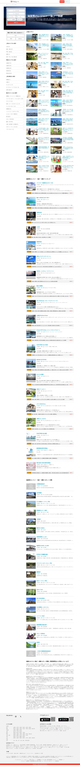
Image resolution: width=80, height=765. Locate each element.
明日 (11, 38)
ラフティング (66, 729)
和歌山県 (30, 733)
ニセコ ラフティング (40, 745)
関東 (7, 728)
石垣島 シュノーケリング (24, 745)
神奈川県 (33, 728)
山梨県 (14, 729)
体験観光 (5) (8, 108)
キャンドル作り (42, 729)
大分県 (27, 737)
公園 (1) (7, 82)
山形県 (27, 727)
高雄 (23, 740)
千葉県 (27, 728)
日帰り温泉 (58, 725)
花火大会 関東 (39, 748)
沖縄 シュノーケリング (64, 744)
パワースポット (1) (10, 129)
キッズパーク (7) (9, 84)
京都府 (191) (8, 63)
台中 (19, 740)
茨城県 (21, 728)
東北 (7, 727)
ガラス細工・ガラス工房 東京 (19, 748)
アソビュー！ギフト (30, 753)
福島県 (30, 727)
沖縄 (7, 739)
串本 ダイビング (36, 747)
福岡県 (14, 737)
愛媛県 (21, 736)
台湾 (7, 740)
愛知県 (21, 732)
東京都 (30, 728)
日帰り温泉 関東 (22, 744)
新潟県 (21, 729)
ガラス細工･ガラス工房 (51, 725)
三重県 (24, 732)
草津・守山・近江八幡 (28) (11, 56)
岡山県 (21, 735)
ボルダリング (61, 729)
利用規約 (60, 759)
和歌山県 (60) (9, 73)
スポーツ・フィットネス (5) (11, 126)
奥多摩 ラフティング (29, 747)
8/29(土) (20, 38)
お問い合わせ (31, 759)
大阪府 (21, 733)
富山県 (14, 731)
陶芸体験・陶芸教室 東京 (47, 744)
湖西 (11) (8, 54)
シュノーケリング (67, 727)
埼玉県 (24, 728)
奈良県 (27, 733)
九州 (7, 737)
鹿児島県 (33, 737)
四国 (7, 736)
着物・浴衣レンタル (43, 730)
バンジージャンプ (56, 730)
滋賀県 (14, 733)
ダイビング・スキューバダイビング (56, 727)
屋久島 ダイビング (9, 745)
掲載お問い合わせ (23, 753)
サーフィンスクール (67, 728)
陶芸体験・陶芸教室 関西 (30, 744)
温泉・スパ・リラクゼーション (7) (13, 103)
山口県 (27, 735)
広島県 (24, 735)
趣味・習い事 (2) (9, 121)
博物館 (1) (8, 79)
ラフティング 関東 (33, 745)
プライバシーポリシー (48, 761)
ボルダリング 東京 (39, 744)
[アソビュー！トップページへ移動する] (14, 1)
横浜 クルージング (55, 745)
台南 (21, 740)
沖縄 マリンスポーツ (9, 748)
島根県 (17, 735)
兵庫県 (24, 733)
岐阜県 (17, 732)
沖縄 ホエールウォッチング (20, 747)
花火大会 (64, 730)
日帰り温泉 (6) (9, 89)
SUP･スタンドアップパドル (44, 727)
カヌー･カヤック (64, 725)
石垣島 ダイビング (56, 744)
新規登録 (62, 1)
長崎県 (21, 737)
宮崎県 (30, 737)
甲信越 (7, 729)
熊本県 (24, 737)
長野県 (17, 729)
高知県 (24, 736)
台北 (14, 740)
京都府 (17, 733)
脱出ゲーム (50, 730)
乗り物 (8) (8, 116)
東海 (7, 732)
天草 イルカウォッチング (10, 747)
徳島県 (14, 736)
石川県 (17, 731)
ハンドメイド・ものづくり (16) (12, 111)
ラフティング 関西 (59, 747)
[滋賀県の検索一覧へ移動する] (40, 18)
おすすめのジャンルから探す (45, 724)
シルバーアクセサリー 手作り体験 (52, 729)
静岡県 (14, 732)
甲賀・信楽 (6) (9, 51)
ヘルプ (25, 759)
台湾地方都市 (27, 740)
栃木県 (14, 728)
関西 (7, 733)
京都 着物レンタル (9, 744)
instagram (15, 716)
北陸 (7, 731)
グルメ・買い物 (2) (10, 119)
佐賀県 (17, 737)
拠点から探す (16, 753)
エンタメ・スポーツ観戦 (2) (11, 114)
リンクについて (18, 759)
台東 (16, 740)
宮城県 (21, 727)
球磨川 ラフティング (51, 747)
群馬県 (17, 728)
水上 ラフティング (48, 745)
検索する (16, 22)
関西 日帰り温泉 (16, 745)
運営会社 (57, 761)
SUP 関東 (34, 748)
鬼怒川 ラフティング (43, 747)
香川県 (17, 736)
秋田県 (24, 727)
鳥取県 (14, 735)
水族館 (61, 730)
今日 (16, 35)
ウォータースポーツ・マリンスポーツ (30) (14, 98)
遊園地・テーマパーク (59, 728)
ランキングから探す (9, 753)
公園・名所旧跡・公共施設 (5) (12, 124)
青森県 (14, 727)
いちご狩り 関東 (66, 747)
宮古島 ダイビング (28, 748)
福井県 (21, 731)
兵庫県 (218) (8, 68)
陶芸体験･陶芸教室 (43, 725)
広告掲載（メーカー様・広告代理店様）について (46, 759)
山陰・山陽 (8, 735)
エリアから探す (9, 724)
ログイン (67, 1)
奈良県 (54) (8, 70)
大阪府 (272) (8, 65)
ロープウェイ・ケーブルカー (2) (12, 87)
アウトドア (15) (9, 101)
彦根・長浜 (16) (9, 49)
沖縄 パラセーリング (62, 745)
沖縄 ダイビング (16, 744)
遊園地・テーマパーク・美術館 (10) (13, 96)
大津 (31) (8, 46)
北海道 (7, 726)
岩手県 (17, 727)
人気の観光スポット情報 (38, 753)
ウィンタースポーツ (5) (11, 106)
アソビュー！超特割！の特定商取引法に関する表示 (31, 761)
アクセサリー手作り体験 (44, 728)
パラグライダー (52, 728)
